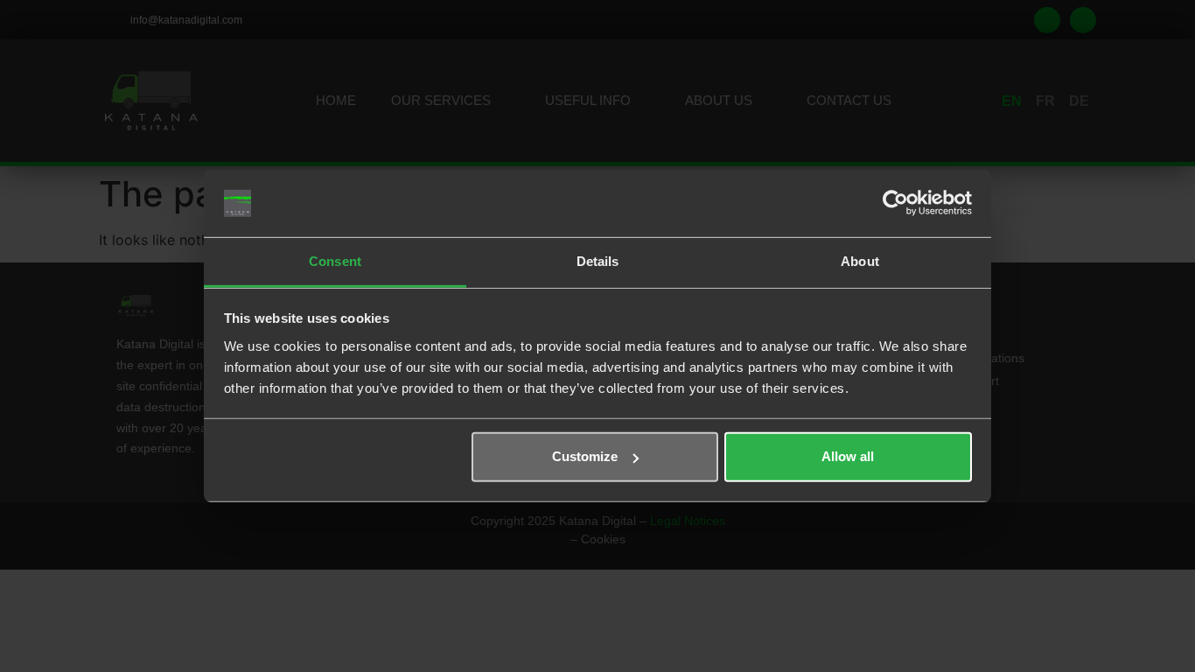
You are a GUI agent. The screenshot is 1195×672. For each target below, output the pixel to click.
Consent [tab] (335, 261)
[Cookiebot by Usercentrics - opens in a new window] (895, 203)
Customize (585, 456)
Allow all (847, 456)
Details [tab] (598, 261)
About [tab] (860, 261)
